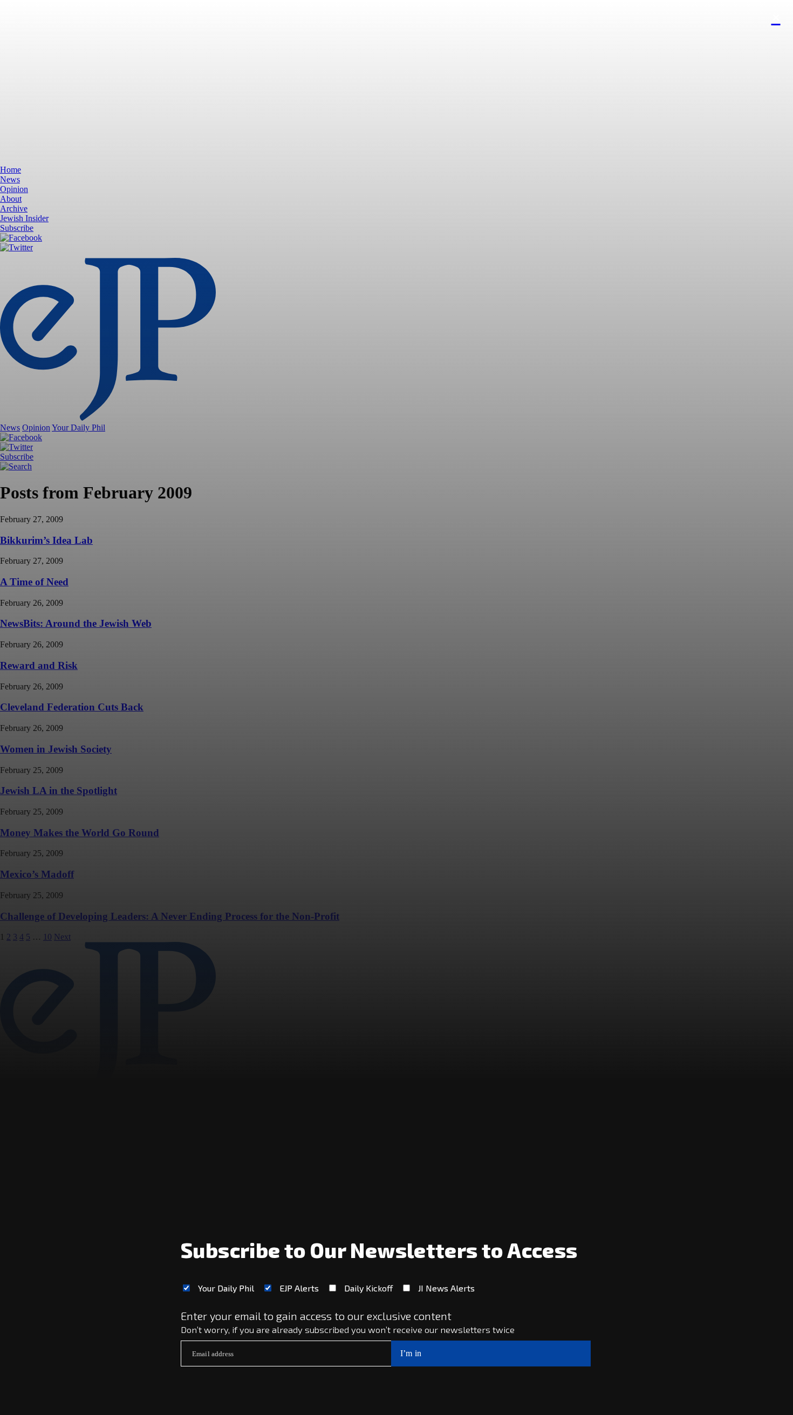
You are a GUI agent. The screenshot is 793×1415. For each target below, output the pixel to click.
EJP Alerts (299, 1288)
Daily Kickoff (368, 1288)
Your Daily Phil (226, 1288)
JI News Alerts (446, 1288)
